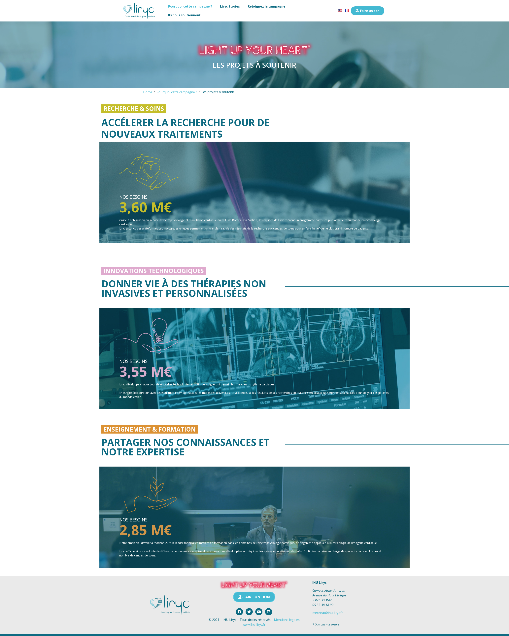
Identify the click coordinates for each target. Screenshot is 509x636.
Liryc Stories (230, 6)
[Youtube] (258, 611)
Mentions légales (287, 620)
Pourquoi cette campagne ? (190, 6)
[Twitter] (249, 611)
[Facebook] (239, 611)
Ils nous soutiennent (184, 15)
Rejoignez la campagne (266, 6)
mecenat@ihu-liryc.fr (327, 613)
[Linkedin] (268, 611)
